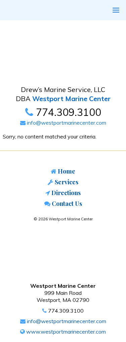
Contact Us (66, 203)
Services (65, 182)
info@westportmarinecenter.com (66, 122)
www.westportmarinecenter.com (65, 331)
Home (65, 171)
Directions (65, 193)
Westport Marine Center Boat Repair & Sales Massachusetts (51, 52)
